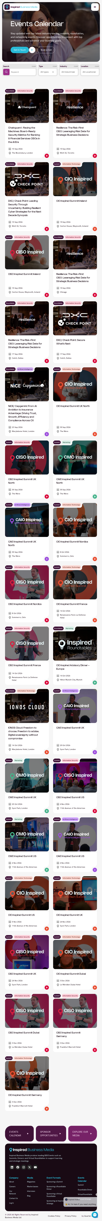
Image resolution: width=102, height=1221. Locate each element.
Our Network (12, 1192)
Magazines (31, 1182)
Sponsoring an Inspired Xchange (55, 1202)
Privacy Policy (70, 1216)
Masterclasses (32, 1186)
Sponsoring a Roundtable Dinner (56, 1187)
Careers (12, 1186)
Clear (34, 66)
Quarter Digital (90, 1216)
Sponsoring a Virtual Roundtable (54, 1195)
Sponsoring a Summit (55, 1182)
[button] (95, 7)
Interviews (31, 1191)
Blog (28, 1196)
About (11, 1182)
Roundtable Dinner (85, 1190)
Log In (11, 1203)
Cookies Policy (54, 1216)
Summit (81, 1185)
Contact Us (13, 1198)
